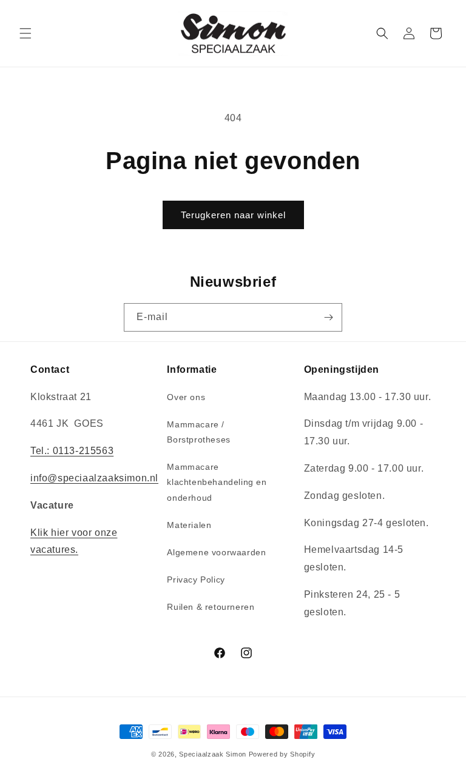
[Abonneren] (328, 317)
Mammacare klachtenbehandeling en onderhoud (216, 482)
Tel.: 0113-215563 (71, 451)
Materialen (189, 525)
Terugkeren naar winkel (233, 215)
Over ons (186, 397)
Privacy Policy (196, 579)
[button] (25, 33)
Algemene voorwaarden (216, 552)
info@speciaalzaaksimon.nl (94, 478)
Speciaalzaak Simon (212, 754)
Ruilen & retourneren (210, 607)
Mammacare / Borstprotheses (198, 431)
